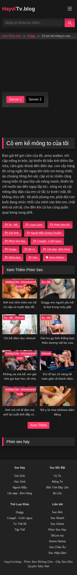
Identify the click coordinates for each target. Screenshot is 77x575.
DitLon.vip (57, 535)
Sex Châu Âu (57, 547)
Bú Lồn (57, 493)
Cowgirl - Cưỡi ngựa (19, 518)
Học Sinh (19, 481)
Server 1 (15, 99)
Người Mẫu (20, 487)
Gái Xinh (19, 475)
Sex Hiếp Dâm (57, 553)
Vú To (57, 475)
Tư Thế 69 (19, 523)
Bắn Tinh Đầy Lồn (57, 487)
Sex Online (57, 523)
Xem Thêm (38, 425)
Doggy (31, 35)
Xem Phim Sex (11, 35)
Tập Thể (20, 529)
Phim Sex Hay (57, 529)
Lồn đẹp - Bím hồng (19, 493)
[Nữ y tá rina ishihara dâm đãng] (57, 396)
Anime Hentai (57, 541)
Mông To (57, 481)
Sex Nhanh (57, 518)
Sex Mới (57, 512)
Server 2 (35, 99)
